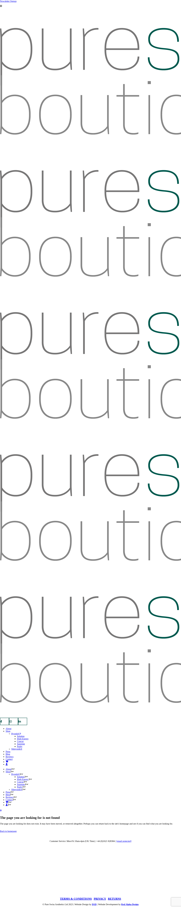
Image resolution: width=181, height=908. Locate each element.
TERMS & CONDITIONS (76, 898)
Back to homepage (8, 831)
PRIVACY (100, 898)
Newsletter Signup (8, 1)
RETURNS (114, 898)
